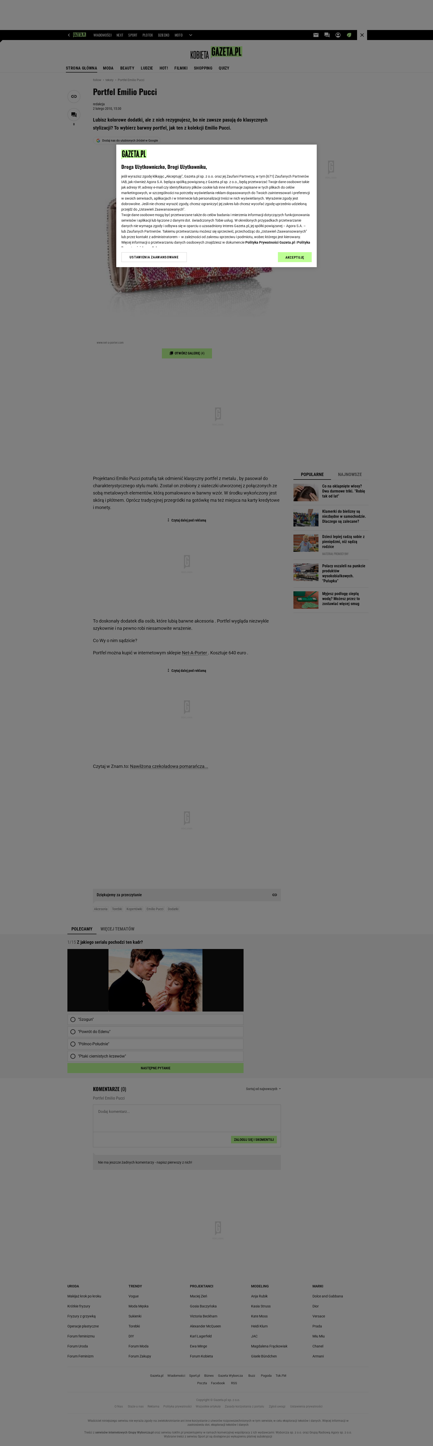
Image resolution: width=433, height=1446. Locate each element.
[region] (216, 206)
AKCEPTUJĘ (294, 257)
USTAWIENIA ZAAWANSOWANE (154, 257)
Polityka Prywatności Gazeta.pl (270, 242)
